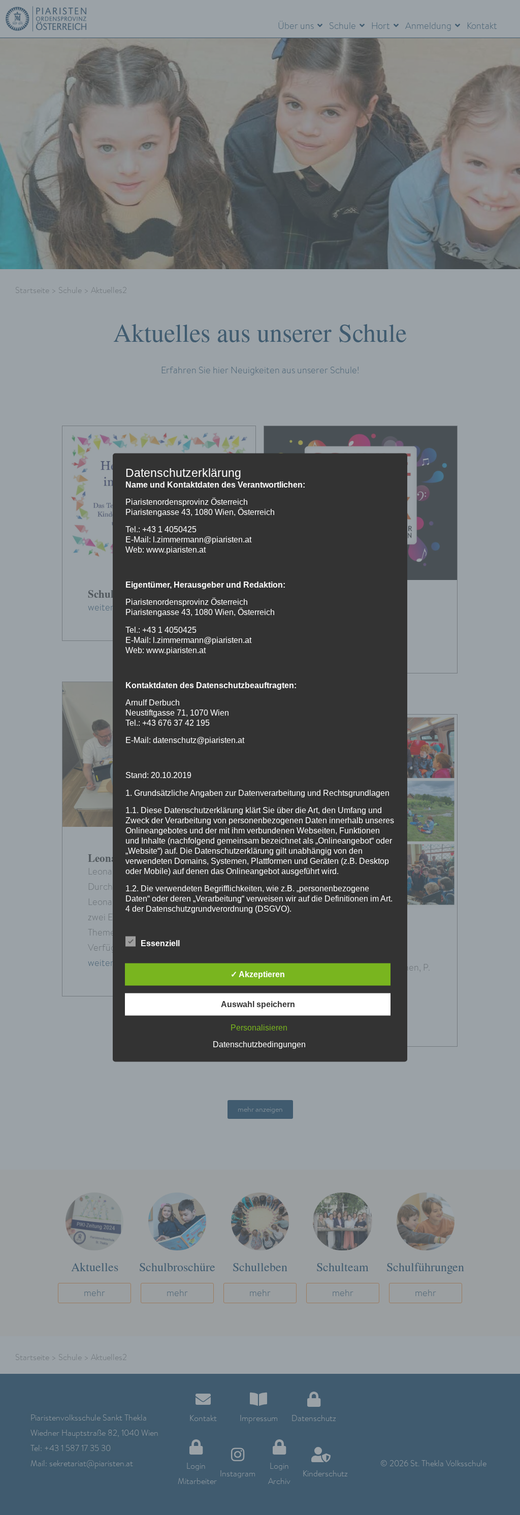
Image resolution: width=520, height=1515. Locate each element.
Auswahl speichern (258, 1004)
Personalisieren (259, 1027)
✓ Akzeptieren (258, 974)
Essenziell (160, 943)
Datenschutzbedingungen (259, 1044)
